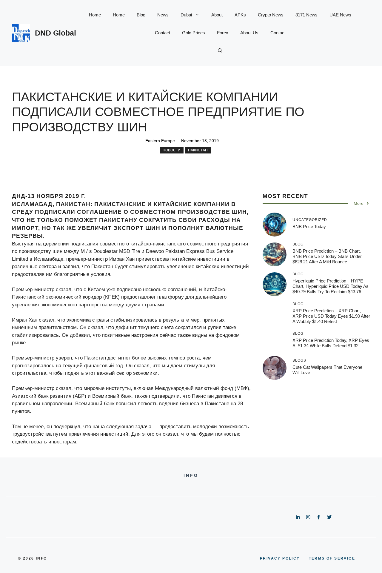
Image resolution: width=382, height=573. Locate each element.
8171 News (306, 14)
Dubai (186, 14)
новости (172, 150)
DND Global (55, 33)
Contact (162, 32)
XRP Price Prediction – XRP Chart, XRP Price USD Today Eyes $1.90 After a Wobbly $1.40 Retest (331, 316)
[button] (220, 51)
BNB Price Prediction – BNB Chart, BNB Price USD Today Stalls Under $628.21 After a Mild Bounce (327, 256)
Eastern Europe (160, 140)
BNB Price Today (309, 226)
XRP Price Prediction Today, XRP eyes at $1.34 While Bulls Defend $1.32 (330, 343)
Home (95, 14)
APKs (240, 14)
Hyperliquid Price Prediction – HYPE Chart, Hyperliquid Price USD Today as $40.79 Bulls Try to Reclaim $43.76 (330, 286)
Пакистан (198, 150)
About (217, 14)
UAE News (340, 14)
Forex (222, 32)
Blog (141, 14)
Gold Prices (193, 32)
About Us (249, 32)
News (163, 14)
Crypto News (271, 14)
